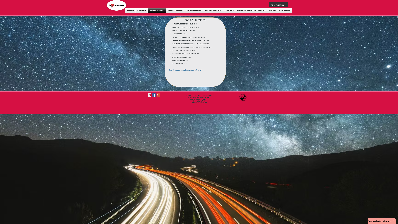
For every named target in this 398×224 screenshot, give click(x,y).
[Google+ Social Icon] (158, 95)
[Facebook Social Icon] (154, 95)
